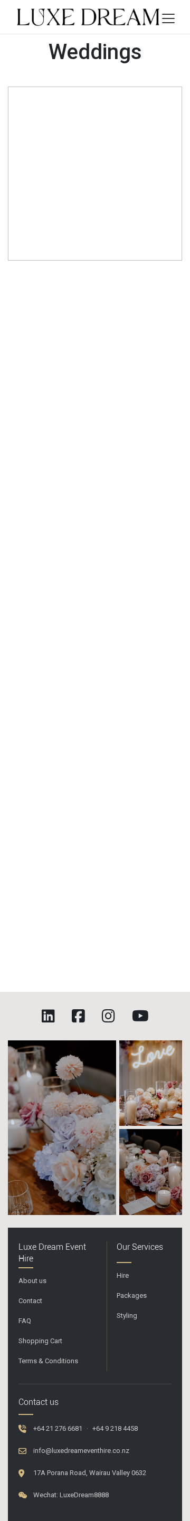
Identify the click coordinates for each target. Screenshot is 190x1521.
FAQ (24, 1321)
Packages (132, 1295)
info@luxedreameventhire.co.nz (81, 1451)
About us (32, 1281)
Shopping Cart (40, 1341)
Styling (127, 1315)
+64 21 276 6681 (57, 1428)
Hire (123, 1275)
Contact (30, 1301)
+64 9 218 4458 (115, 1428)
